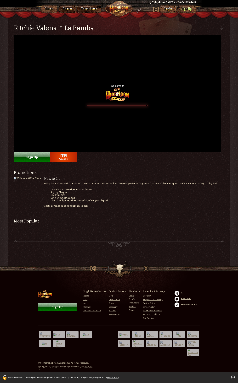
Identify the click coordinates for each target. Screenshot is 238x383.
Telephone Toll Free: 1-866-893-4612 (174, 2)
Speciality (113, 307)
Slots (111, 296)
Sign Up (186, 9)
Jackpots (112, 311)
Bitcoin (132, 310)
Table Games (114, 299)
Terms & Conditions (151, 314)
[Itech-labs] (59, 343)
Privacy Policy (149, 307)
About (86, 303)
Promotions (89, 9)
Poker (111, 303)
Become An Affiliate (92, 311)
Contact (87, 307)
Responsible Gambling (153, 299)
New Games (114, 314)
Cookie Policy (149, 303)
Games (67, 9)
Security (147, 296)
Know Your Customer (152, 311)
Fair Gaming (148, 318)
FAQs (85, 299)
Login (168, 9)
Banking (132, 306)
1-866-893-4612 (189, 304)
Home (49, 9)
